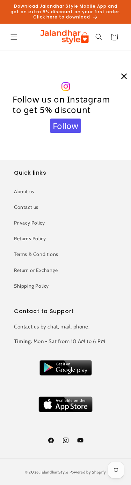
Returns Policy (30, 238)
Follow (65, 125)
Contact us (26, 207)
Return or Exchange (36, 270)
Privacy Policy (29, 223)
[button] (14, 37)
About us (24, 191)
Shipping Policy (31, 286)
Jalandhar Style (54, 472)
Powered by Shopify (88, 472)
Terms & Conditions (36, 254)
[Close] (124, 77)
